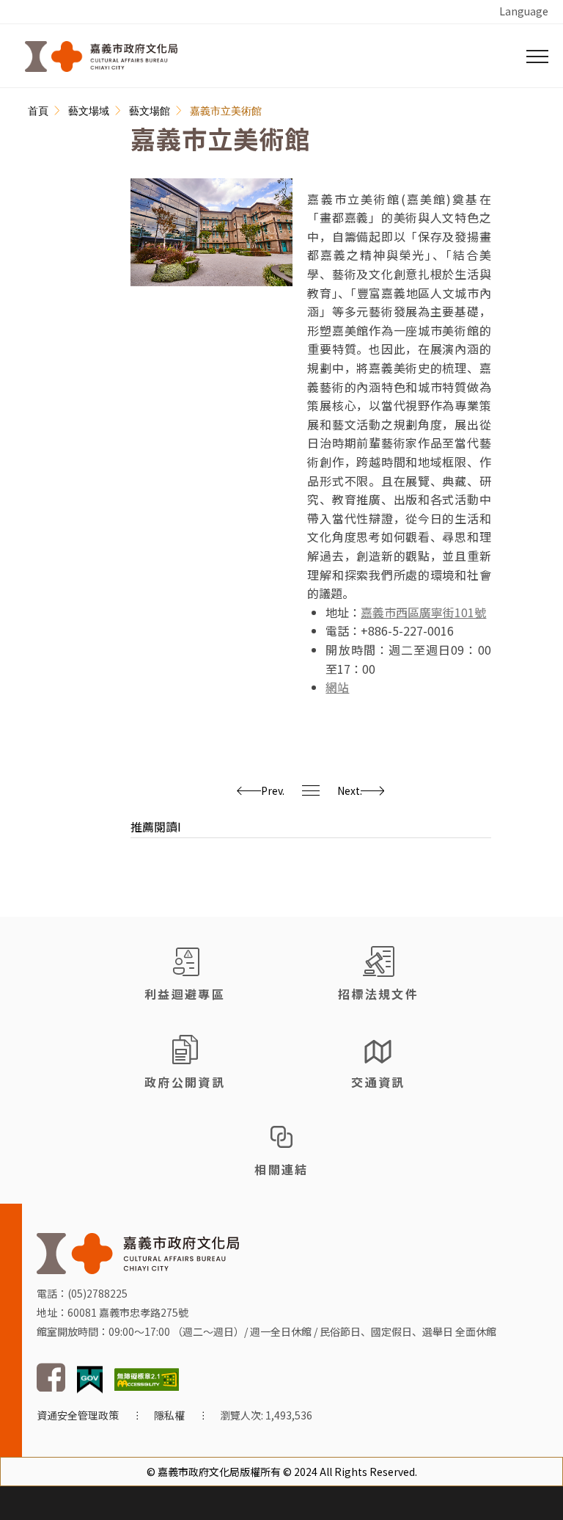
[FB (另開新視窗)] (51, 1388)
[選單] (537, 56)
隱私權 (169, 1415)
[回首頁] (101, 56)
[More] (40, 237)
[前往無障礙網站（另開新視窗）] (146, 1377)
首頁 (38, 110)
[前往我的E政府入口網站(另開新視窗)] (90, 1377)
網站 (337, 687)
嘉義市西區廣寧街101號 (423, 612)
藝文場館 (149, 110)
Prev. (272, 790)
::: (36, 97)
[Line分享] (41, 178)
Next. (349, 790)
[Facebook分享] (41, 148)
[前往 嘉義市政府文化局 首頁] (138, 1252)
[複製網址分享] (41, 207)
